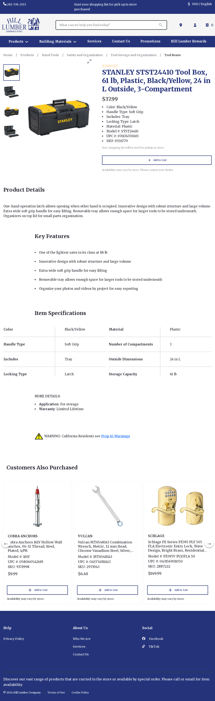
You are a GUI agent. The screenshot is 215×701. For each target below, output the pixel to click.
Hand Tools (50, 55)
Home (7, 55)
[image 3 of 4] (11, 112)
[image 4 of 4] (11, 132)
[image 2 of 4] (11, 92)
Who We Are (81, 639)
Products (27, 55)
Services (79, 646)
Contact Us (81, 654)
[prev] (5, 542)
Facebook (155, 639)
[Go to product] (37, 506)
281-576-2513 (16, 4)
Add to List (159, 160)
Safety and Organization (85, 55)
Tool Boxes (172, 55)
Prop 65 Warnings (115, 436)
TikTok (153, 646)
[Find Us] (182, 25)
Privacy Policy (13, 639)
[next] (209, 542)
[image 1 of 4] (11, 72)
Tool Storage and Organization (133, 55)
